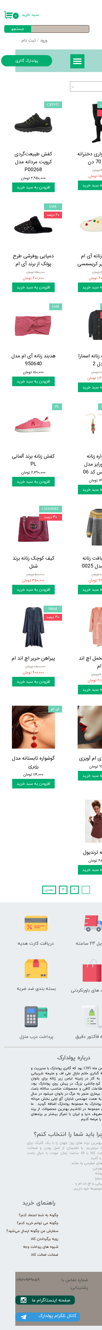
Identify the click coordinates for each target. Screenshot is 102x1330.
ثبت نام (29, 41)
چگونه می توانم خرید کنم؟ (37, 1223)
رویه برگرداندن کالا (44, 1239)
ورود (43, 41)
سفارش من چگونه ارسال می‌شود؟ (32, 1231)
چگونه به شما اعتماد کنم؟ (38, 1215)
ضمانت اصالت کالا (44, 1254)
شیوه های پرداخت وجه (40, 1246)
